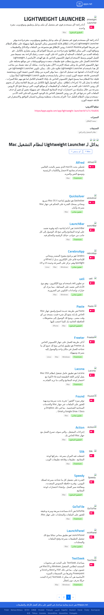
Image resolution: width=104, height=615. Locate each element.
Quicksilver (76, 196)
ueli (81, 278)
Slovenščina (52, 613)
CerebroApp (76, 251)
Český (86, 610)
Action (80, 427)
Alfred (80, 162)
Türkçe (34, 613)
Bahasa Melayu (17, 610)
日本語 (33, 610)
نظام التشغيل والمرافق (87, 132)
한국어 (27, 610)
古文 (28, 613)
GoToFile (78, 506)
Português (73, 613)
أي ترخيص (76, 151)
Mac (64, 32)
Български (95, 610)
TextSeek (78, 558)
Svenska (42, 613)
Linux (47, 267)
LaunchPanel (75, 530)
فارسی (57, 610)
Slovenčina (63, 613)
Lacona (79, 368)
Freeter (79, 337)
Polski (6, 610)
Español (64, 610)
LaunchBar (77, 223)
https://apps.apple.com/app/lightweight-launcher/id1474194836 (67, 111)
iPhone (55, 325)
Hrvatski (41, 610)
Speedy (79, 475)
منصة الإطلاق (91, 121)
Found (80, 396)
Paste (80, 306)
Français (49, 610)
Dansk (80, 610)
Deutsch (72, 610)
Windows (64, 267)
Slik (81, 451)
